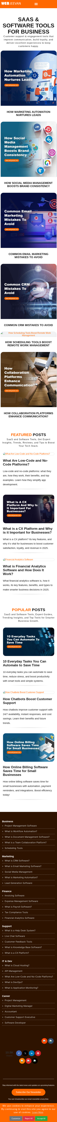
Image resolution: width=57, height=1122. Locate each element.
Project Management (15, 1000)
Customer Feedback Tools (18, 941)
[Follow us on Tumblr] (51, 1041)
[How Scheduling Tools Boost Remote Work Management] (28, 335)
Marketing (8, 856)
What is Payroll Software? (18, 906)
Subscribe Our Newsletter (28, 1092)
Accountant (10, 1011)
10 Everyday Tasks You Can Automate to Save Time (24, 663)
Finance (6, 891)
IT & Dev (7, 961)
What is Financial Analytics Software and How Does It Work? (24, 570)
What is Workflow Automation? (20, 831)
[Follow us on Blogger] (22, 1061)
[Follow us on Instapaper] (35, 1061)
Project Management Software (20, 825)
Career (6, 996)
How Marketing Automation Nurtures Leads (28, 113)
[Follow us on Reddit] (44, 1041)
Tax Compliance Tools (16, 912)
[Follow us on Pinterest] (38, 1053)
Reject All (29, 1118)
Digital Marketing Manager (18, 1006)
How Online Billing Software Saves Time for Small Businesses (25, 771)
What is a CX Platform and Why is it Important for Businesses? (27, 530)
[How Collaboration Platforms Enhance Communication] (29, 406)
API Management (13, 971)
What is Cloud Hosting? (16, 965)
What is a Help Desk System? (19, 930)
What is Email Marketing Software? (22, 866)
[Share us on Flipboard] (28, 1061)
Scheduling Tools (13, 848)
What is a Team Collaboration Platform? (25, 842)
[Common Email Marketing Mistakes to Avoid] (29, 247)
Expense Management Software (21, 901)
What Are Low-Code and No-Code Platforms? (25, 462)
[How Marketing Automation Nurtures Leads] (29, 105)
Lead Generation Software (18, 883)
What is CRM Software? (16, 860)
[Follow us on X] (25, 1053)
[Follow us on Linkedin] (32, 1053)
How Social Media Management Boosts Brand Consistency (28, 184)
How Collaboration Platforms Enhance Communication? (28, 415)
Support (7, 926)
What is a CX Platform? (16, 952)
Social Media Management (18, 871)
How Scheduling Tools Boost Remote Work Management (28, 344)
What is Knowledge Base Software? (23, 947)
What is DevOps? (13, 982)
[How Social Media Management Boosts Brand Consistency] (29, 176)
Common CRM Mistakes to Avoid (28, 325)
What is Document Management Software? (27, 836)
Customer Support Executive (19, 1017)
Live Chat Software (14, 936)
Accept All (41, 1118)
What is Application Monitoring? (21, 987)
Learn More (37, 1112)
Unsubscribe (19, 1099)
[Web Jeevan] (10, 4)
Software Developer (15, 1022)
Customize (16, 1118)
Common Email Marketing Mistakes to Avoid (28, 256)
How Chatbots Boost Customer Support (27, 701)
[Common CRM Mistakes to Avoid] (29, 318)
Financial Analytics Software (19, 918)
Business (7, 821)
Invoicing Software (14, 895)
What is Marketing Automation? (21, 877)
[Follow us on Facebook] (19, 1053)
